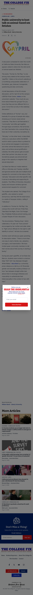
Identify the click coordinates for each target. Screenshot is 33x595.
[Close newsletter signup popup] (27, 287)
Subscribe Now (16, 304)
